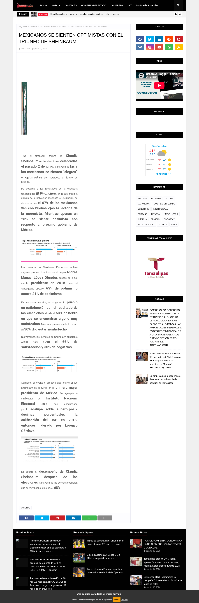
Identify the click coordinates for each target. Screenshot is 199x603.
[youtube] (159, 47)
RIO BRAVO (156, 198)
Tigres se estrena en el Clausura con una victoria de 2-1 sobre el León (105, 542)
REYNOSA (155, 214)
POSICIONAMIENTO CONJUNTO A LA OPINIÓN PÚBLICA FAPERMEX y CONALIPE (163, 544)
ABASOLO (155, 219)
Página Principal (26, 26)
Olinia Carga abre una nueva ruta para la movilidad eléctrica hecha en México (84, 14)
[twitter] (150, 39)
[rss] (179, 47)
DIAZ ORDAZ (169, 219)
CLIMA (174, 224)
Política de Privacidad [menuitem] (147, 5)
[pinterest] (179, 39)
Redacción (25, 48)
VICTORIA (169, 198)
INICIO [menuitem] (43, 5)
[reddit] (169, 39)
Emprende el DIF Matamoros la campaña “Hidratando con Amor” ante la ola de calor (163, 580)
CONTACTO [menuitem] (71, 5)
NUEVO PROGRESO (146, 224)
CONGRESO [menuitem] (117, 5)
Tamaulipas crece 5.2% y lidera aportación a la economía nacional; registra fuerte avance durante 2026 (162, 562)
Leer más (124, 600)
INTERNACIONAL (160, 209)
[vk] (140, 47)
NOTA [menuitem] (54, 5)
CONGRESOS (143, 209)
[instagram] (150, 47)
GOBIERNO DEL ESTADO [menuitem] (93, 5)
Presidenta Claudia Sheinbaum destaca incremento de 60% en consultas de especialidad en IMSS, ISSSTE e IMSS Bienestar (48, 564)
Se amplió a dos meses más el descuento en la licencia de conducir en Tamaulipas (165, 379)
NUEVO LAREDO (171, 214)
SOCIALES (162, 224)
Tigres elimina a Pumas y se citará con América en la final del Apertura (105, 571)
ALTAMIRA (142, 219)
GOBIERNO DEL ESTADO (164, 203)
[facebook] (140, 39)
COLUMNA (142, 214)
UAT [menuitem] (129, 5)
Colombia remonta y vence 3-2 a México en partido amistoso (103, 556)
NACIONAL (39, 26)
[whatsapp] (169, 47)
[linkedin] (159, 39)
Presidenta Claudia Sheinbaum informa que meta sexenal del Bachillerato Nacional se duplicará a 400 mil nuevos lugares (48, 546)
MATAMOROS (144, 203)
